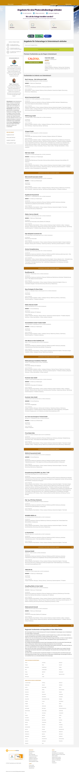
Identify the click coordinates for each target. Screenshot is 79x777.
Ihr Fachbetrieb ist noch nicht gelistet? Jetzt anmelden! (49, 625)
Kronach (43, 701)
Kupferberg (27, 694)
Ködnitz (26, 687)
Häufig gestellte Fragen (11, 142)
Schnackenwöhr (61, 729)
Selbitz (60, 717)
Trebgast (26, 703)
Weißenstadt (61, 710)
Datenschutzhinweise (56, 757)
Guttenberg (27, 689)
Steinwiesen (44, 708)
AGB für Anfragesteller (56, 758)
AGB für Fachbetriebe (56, 760)
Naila (43, 743)
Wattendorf (60, 736)
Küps (43, 703)
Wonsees (43, 729)
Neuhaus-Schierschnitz (62, 708)
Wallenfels (26, 743)
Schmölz (26, 729)
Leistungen (54, 751)
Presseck (26, 715)
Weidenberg (61, 694)
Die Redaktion (32, 751)
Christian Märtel (28, 651)
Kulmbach (26, 696)
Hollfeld (60, 715)
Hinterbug (43, 682)
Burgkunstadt (44, 687)
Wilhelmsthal (44, 722)
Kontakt (53, 761)
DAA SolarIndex (32, 754)
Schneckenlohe (44, 738)
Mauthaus (43, 715)
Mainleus (26, 722)
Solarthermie (40, 4)
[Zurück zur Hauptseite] (16, 750)
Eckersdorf (43, 724)
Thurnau (26, 738)
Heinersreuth (44, 694)
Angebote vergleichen (11, 140)
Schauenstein (44, 731)
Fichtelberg (60, 724)
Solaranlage (42, 648)
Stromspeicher (25, 4)
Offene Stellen (55, 755)
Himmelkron (27, 717)
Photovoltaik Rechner (11, 137)
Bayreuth (43, 717)
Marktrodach (27, 736)
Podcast (30, 753)
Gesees (60, 703)
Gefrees (43, 689)
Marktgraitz (43, 736)
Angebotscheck (54, 4)
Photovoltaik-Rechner (33, 755)
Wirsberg (26, 701)
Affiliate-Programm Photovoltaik (58, 754)
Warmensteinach (61, 689)
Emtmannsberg (61, 738)
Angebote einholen (10, 134)
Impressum (54, 762)
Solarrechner (68, 4)
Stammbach (27, 731)
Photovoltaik (10, 4)
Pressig (60, 722)
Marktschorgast (27, 710)
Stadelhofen (61, 731)
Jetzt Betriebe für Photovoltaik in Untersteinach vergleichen (48, 172)
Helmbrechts (44, 696)
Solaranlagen (59, 632)
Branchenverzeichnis (33, 760)
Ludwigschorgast (27, 682)
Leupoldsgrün (61, 701)
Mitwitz (60, 687)
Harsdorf (26, 724)
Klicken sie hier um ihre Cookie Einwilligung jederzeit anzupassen (15, 771)
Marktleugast (27, 708)
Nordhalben (61, 696)
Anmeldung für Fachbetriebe (57, 753)
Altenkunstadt (44, 710)
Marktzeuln (60, 682)
